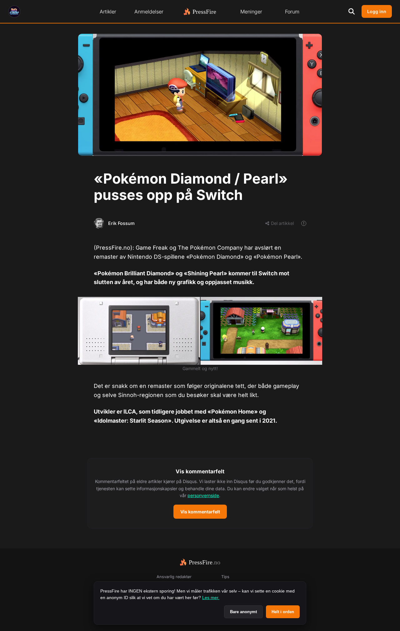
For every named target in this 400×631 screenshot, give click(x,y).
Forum (292, 11)
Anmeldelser (148, 11)
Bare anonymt (243, 611)
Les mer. (210, 597)
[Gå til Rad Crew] (14, 11)
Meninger (251, 11)
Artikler (108, 11)
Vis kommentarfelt (200, 511)
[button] (200, 493)
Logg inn (376, 11)
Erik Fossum (121, 223)
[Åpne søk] (352, 12)
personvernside (203, 495)
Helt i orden (283, 611)
